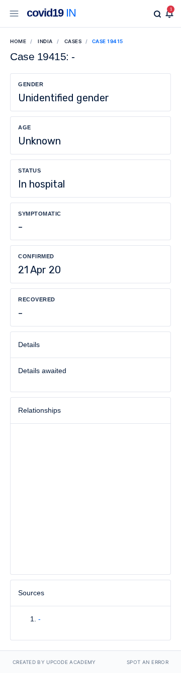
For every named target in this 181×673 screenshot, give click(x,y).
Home (18, 41)
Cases (73, 41)
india (45, 41)
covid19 (51, 13)
